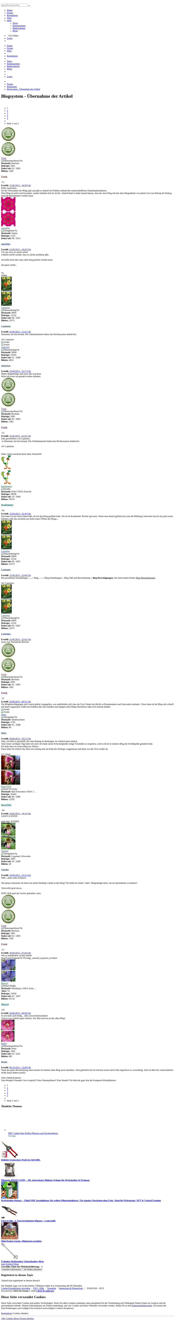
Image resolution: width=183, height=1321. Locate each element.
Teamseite (51, 1288)
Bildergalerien (19, 28)
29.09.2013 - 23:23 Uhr (20, 875)
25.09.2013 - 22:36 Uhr (20, 513)
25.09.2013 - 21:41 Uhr (20, 332)
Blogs (15, 31)
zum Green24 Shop (10, 1264)
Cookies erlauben (20, 1313)
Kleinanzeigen (19, 25)
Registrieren (12, 15)
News (15, 23)
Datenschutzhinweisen (142, 1305)
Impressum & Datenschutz (71, 1288)
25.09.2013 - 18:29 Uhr (20, 185)
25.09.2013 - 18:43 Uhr (20, 249)
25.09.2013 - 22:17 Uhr (20, 371)
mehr (9, 20)
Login (9, 38)
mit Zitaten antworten (32, 1269)
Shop (9, 18)
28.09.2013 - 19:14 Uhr (20, 813)
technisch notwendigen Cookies (48, 1308)
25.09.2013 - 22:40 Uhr (20, 575)
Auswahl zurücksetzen (11, 1269)
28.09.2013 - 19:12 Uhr (20, 738)
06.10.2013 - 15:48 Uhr (20, 1067)
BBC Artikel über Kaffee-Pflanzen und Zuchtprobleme (33, 1133)
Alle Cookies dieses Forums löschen (17, 1318)
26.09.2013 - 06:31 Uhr (20, 701)
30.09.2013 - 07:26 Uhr (20, 953)
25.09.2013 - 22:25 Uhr (20, 436)
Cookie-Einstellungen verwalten (15, 1288)
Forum (10, 13)
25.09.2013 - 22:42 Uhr (20, 639)
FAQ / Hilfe (38, 1288)
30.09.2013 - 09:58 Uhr (20, 1013)
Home (9, 10)
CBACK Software (45, 1291)
